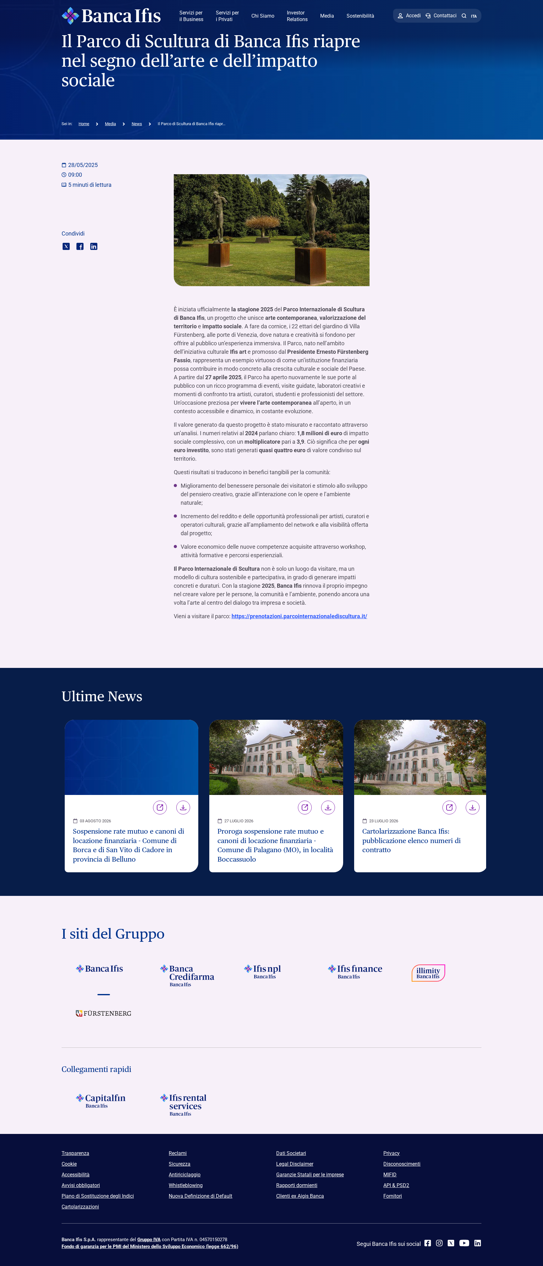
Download (183, 807)
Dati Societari (291, 1153)
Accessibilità (76, 1175)
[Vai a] (271, 975)
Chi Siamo (262, 16)
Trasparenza (75, 1153)
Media (327, 16)
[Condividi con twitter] (66, 246)
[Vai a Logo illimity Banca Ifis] (439, 975)
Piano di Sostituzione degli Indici (98, 1196)
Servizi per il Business (191, 16)
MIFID (390, 1175)
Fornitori (392, 1196)
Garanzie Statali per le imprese (310, 1175)
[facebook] (427, 1243)
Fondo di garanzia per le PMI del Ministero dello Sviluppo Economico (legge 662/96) (150, 1246)
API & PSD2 (396, 1185)
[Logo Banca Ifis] (111, 16)
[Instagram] (439, 1243)
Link (160, 807)
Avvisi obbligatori (81, 1185)
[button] (463, 15)
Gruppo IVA (149, 1239)
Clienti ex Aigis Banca (300, 1196)
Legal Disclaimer (294, 1164)
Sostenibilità (360, 16)
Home (84, 123)
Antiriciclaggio (184, 1175)
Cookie (69, 1164)
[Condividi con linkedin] (93, 246)
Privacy (391, 1153)
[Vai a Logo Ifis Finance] (356, 975)
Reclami (178, 1153)
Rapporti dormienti (296, 1185)
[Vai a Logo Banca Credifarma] (187, 975)
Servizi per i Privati (227, 16)
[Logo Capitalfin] (103, 1104)
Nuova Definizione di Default (200, 1196)
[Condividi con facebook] (80, 246)
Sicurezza (179, 1164)
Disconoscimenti (401, 1164)
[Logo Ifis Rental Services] (187, 1104)
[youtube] (464, 1243)
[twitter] (451, 1243)
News (137, 123)
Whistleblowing (186, 1185)
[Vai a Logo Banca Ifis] (103, 975)
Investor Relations (297, 16)
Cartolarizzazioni (80, 1207)
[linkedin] (477, 1243)
